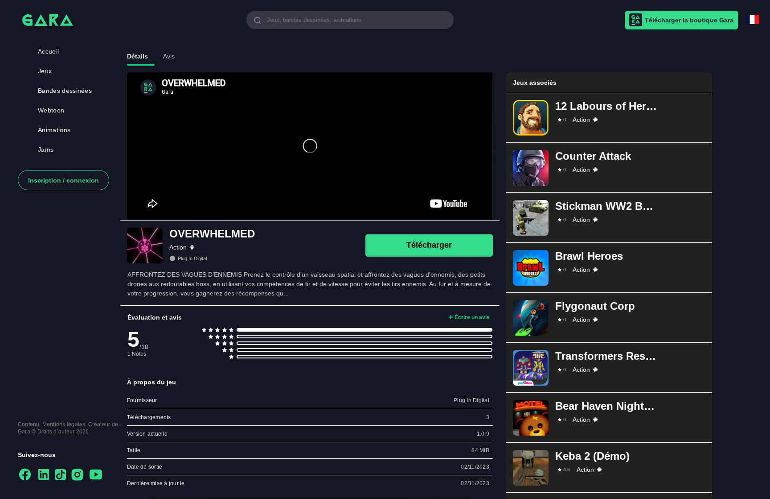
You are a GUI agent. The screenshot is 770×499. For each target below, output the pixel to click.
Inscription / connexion (63, 180)
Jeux (45, 71)
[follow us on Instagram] (77, 475)
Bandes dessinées (65, 90)
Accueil (48, 51)
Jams (45, 149)
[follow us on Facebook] (25, 475)
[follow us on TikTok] (60, 475)
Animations (54, 129)
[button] (609, 118)
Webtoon (51, 110)
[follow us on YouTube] (95, 475)
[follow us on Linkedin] (44, 475)
